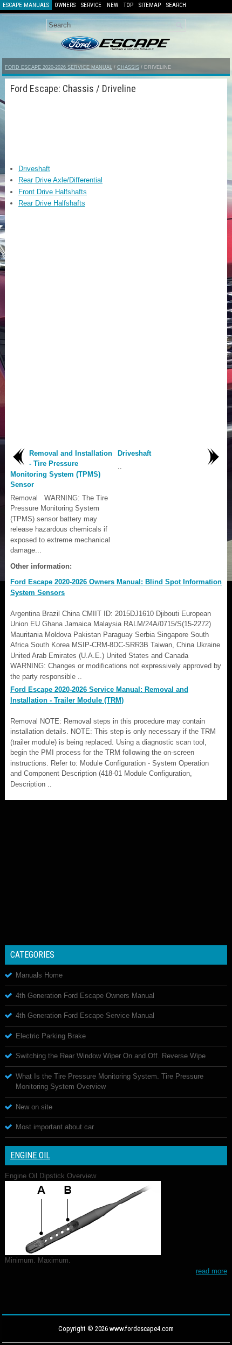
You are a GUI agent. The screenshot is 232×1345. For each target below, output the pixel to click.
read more (211, 1271)
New (112, 5)
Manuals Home (39, 975)
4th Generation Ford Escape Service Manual (85, 1015)
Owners (65, 5)
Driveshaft (34, 169)
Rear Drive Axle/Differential (60, 180)
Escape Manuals (26, 5)
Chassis (128, 67)
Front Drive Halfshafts (52, 192)
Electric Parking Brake (51, 1036)
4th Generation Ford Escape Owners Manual (85, 996)
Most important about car (55, 1127)
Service (91, 5)
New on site (34, 1107)
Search (176, 5)
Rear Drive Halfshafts (51, 203)
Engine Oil (30, 1155)
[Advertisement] (116, 126)
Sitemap (150, 5)
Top (128, 5)
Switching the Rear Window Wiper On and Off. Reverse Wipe (111, 1056)
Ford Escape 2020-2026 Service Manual (58, 67)
